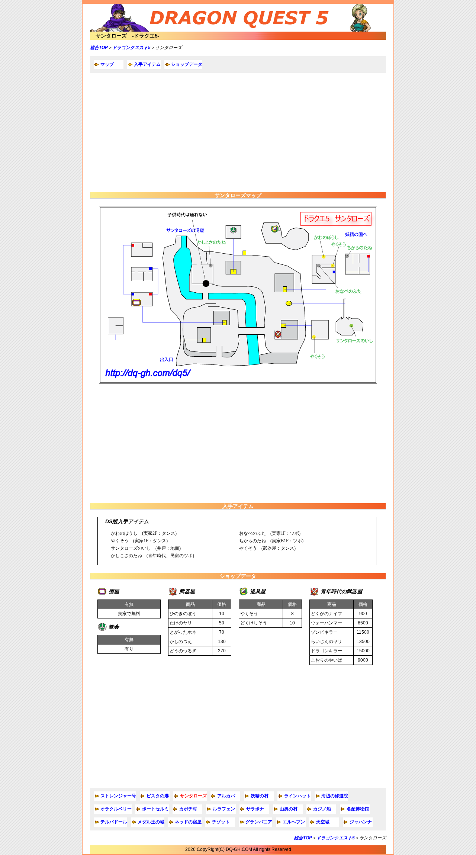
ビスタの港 (158, 795)
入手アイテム (147, 64)
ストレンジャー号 (118, 795)
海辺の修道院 (334, 795)
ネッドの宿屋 (188, 822)
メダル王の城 (151, 822)
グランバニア (258, 822)
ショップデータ (186, 64)
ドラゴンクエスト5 (131, 47)
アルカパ (226, 795)
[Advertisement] (238, 132)
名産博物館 (358, 808)
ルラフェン (224, 808)
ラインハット (297, 795)
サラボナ (255, 808)
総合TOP (99, 47)
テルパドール (113, 822)
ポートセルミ (155, 808)
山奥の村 (289, 808)
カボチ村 (188, 808)
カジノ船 (322, 808)
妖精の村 (259, 795)
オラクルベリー (116, 808)
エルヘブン (294, 822)
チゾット (221, 822)
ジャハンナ (361, 822)
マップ (107, 64)
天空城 (322, 822)
